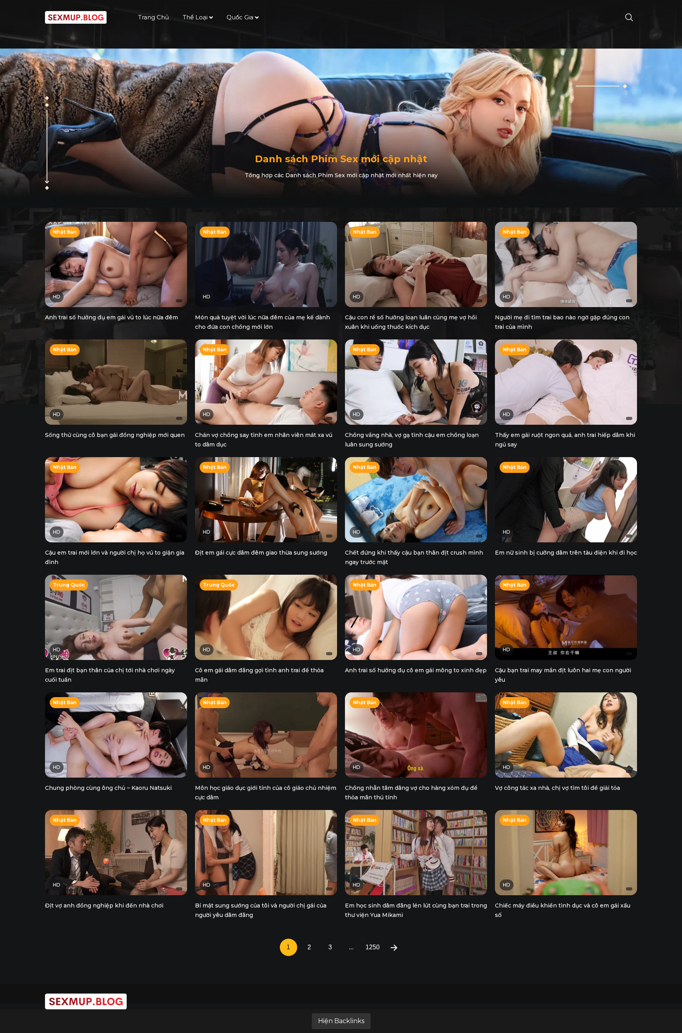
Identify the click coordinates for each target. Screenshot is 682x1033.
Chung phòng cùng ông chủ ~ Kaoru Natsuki (108, 787)
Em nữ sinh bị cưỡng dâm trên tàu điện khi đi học (566, 552)
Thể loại (195, 17)
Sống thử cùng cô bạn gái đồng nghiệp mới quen (115, 435)
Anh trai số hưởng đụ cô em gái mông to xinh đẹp (416, 670)
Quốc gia (240, 17)
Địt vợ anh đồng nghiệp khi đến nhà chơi (104, 905)
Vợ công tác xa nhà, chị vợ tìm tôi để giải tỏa (557, 787)
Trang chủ (153, 17)
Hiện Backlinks (341, 1021)
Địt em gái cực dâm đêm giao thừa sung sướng (261, 552)
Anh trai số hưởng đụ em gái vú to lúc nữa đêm (111, 317)
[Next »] (394, 947)
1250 (372, 947)
